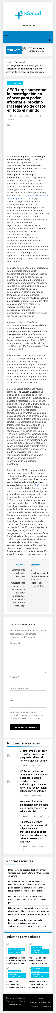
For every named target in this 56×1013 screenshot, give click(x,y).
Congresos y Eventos (37, 970)
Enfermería (36, 947)
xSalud (13, 116)
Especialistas (15, 83)
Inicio (40, 998)
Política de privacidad (40, 1002)
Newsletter (46, 1006)
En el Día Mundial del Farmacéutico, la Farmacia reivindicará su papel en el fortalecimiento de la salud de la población (27, 923)
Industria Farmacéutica (37, 951)
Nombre (14, 677)
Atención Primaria (16, 949)
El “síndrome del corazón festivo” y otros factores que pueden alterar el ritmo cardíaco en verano (36, 49)
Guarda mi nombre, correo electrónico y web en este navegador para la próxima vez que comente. (26, 715)
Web (12, 700)
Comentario (16, 643)
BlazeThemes (15, 1004)
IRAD (37, 485)
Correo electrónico (19, 688)
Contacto (33, 1006)
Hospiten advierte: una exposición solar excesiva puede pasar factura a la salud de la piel (28, 899)
